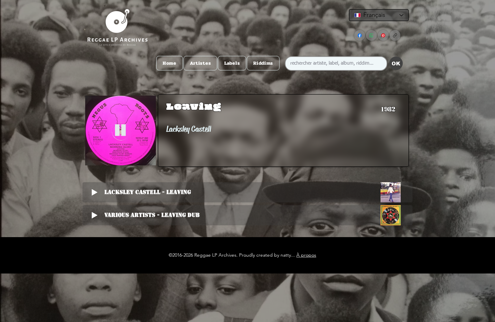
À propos (306, 255)
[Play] (120, 130)
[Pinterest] (383, 35)
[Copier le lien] (395, 35)
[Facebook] (359, 35)
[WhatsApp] (371, 35)
